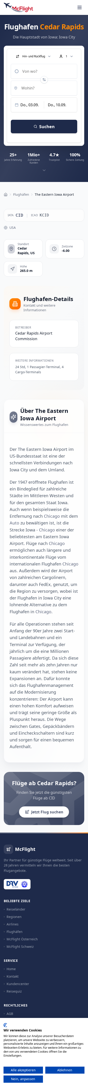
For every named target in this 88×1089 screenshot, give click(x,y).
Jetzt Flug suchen (47, 812)
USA (12, 227)
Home (11, 969)
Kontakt (13, 976)
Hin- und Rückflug (33, 56)
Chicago (52, 516)
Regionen (14, 916)
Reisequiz (14, 991)
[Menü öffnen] (79, 7)
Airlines (13, 924)
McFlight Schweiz (20, 946)
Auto (14, 523)
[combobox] (44, 71)
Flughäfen (15, 931)
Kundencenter (18, 984)
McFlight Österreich (22, 939)
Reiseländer (16, 909)
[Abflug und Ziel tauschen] (44, 79)
